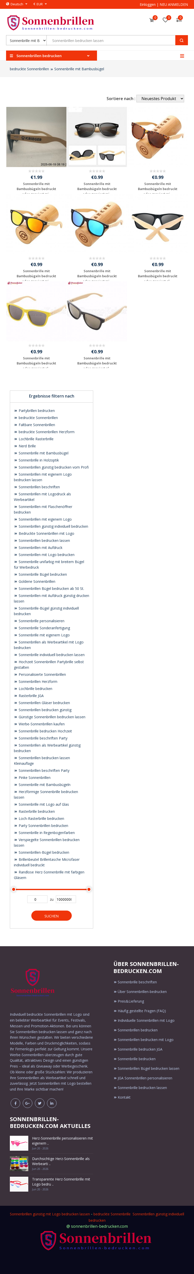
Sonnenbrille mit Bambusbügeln (44, 784)
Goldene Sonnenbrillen (36, 581)
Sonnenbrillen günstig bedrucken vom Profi (53, 467)
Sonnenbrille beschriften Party (42, 738)
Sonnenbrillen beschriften (39, 486)
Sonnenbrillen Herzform (37, 681)
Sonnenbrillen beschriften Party (43, 770)
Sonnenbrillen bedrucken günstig (44, 709)
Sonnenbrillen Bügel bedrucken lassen (148, 1068)
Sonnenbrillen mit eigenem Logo (45, 519)
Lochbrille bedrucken (35, 688)
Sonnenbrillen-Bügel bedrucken (43, 852)
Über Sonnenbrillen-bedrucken (142, 991)
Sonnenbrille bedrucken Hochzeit (45, 731)
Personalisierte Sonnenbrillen (42, 674)
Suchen (51, 916)
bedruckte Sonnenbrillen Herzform (46, 431)
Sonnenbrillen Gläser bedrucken (44, 702)
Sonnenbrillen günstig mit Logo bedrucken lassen (50, 1214)
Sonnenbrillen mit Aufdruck (40, 547)
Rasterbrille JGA (31, 695)
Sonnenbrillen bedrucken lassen (44, 540)
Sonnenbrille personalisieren (41, 620)
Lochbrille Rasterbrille (36, 438)
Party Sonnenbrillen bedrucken (43, 825)
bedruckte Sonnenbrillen (29, 68)
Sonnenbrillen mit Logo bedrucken (46, 554)
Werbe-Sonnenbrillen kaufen (41, 724)
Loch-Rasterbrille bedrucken (41, 818)
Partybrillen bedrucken (36, 410)
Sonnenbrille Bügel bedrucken (42, 574)
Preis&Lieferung (131, 1001)
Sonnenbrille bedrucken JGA (140, 1049)
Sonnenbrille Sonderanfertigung (44, 628)
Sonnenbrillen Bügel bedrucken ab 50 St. (51, 588)
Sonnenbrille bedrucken (137, 1058)
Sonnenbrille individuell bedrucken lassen (51, 654)
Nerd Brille (27, 446)
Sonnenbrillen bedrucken (138, 1030)
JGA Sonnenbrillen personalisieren (145, 1078)
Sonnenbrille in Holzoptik (38, 460)
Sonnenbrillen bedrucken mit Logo (146, 1039)
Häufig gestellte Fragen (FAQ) (142, 1010)
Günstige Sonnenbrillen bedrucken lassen (51, 716)
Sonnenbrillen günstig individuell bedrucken (53, 526)
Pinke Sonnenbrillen (34, 777)
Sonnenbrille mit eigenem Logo (44, 635)
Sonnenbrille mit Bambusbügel (79, 68)
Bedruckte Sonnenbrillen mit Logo (46, 533)
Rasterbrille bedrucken (36, 811)
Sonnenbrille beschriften (137, 982)
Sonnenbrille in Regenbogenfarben (46, 832)
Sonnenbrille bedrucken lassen (142, 1087)
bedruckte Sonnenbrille (112, 1214)
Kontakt (124, 1097)
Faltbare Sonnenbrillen (36, 424)
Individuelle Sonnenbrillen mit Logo (146, 1020)
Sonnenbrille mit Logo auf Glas (43, 804)
